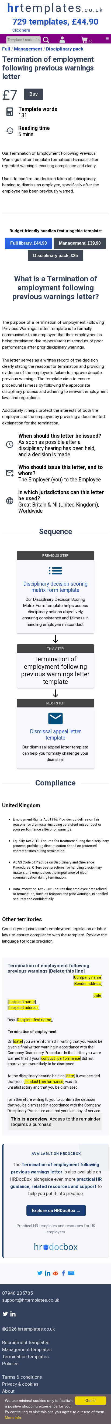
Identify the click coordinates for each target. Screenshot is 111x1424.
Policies (10, 1363)
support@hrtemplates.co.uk (30, 1300)
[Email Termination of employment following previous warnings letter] (71, 1274)
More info (13, 1417)
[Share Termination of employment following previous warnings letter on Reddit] (56, 1274)
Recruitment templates (26, 1342)
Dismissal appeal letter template (55, 734)
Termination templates (25, 1356)
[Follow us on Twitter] (6, 1315)
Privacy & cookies (20, 1384)
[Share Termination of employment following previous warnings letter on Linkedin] (48, 1274)
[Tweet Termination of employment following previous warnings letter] (40, 1274)
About (8, 1391)
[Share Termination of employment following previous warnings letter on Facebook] (64, 1274)
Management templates (27, 1349)
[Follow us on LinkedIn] (13, 1315)
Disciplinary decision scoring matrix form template (55, 587)
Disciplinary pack (64, 49)
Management (28, 49)
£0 (90, 42)
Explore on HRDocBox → (56, 1210)
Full (6, 49)
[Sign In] (62, 40)
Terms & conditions (22, 1377)
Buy (33, 94)
